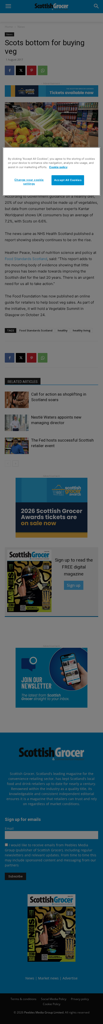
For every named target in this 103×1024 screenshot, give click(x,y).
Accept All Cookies (67, 180)
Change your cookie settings (29, 181)
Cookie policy (58, 167)
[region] (52, 171)
